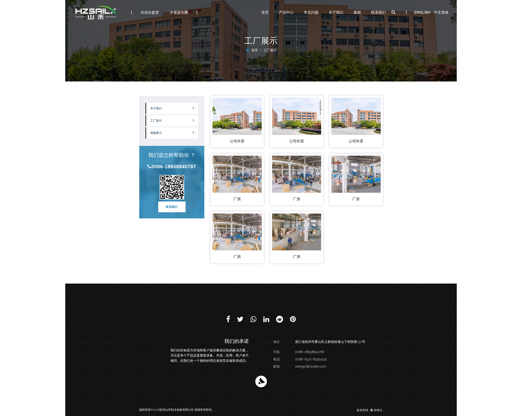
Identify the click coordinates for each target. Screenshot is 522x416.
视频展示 (156, 132)
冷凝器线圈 (179, 12)
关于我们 (336, 12)
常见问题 (311, 12)
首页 (265, 12)
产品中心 (286, 12)
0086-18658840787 (174, 166)
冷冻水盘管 (149, 12)
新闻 (357, 12)
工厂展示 (156, 120)
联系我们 (378, 12)
